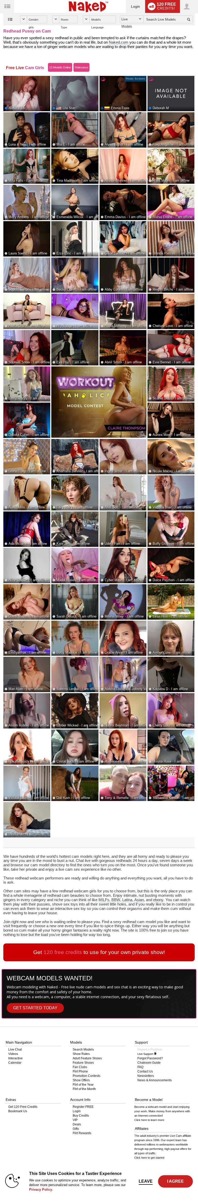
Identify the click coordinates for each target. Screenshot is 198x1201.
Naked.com (118, 42)
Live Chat (15, 1049)
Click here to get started (149, 1157)
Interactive (15, 1058)
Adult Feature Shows (87, 1058)
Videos (13, 1054)
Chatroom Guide (149, 1062)
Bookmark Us (17, 1111)
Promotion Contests (86, 1076)
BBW (115, 900)
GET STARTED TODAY (35, 1008)
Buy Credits (81, 1115)
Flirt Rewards (82, 1133)
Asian (139, 900)
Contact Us (145, 1071)
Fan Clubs (80, 1067)
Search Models (83, 1049)
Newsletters (145, 1076)
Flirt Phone (80, 1071)
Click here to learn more (149, 1120)
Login (135, 6)
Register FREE (83, 1107)
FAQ (140, 1067)
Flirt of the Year (83, 1084)
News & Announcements (154, 1080)
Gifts (76, 1129)
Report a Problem (149, 1049)
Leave (146, 1181)
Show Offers (81, 1080)
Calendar (14, 1062)
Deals (77, 1124)
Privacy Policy (40, 1189)
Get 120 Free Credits (22, 1107)
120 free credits (63, 952)
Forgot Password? (150, 1058)
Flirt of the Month (84, 1089)
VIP (75, 1120)
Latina (127, 900)
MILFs (103, 900)
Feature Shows (83, 1062)
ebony (158, 900)
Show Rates (81, 1054)
